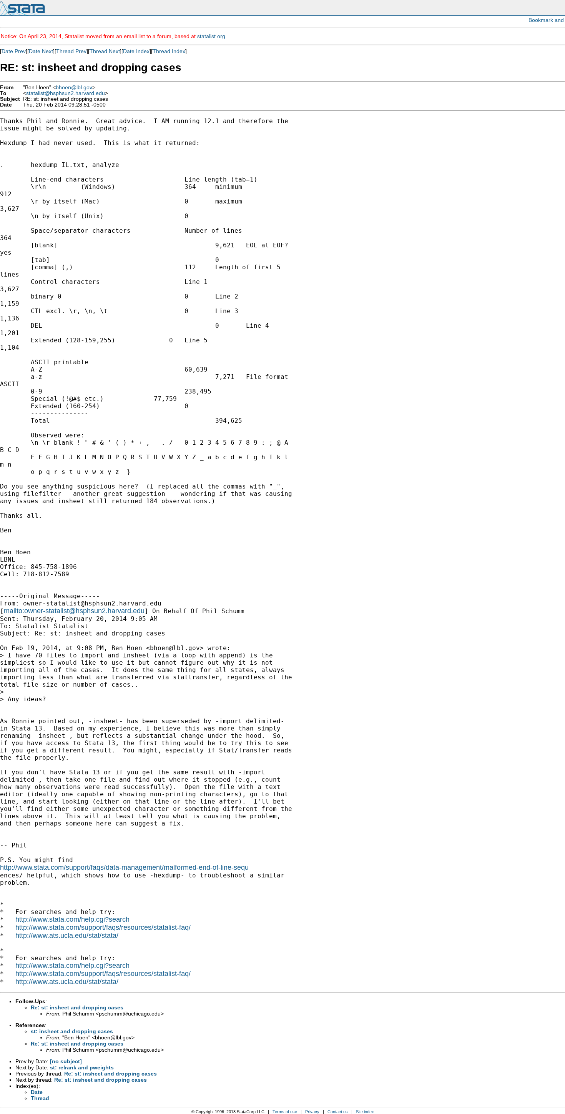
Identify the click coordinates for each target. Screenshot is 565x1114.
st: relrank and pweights (82, 1067)
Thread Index (169, 51)
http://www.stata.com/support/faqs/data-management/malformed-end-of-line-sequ (124, 867)
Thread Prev (71, 51)
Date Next (41, 51)
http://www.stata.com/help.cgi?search (72, 919)
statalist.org (211, 36)
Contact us (337, 1111)
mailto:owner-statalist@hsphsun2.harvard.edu (74, 611)
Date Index (136, 51)
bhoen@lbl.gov (74, 87)
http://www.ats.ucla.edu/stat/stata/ (66, 935)
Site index (365, 1111)
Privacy (312, 1111)
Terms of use (285, 1111)
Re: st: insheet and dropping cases (77, 1007)
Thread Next (105, 51)
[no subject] (66, 1061)
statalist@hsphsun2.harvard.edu (65, 93)
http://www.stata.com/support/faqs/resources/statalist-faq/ (103, 927)
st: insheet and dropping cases (72, 1031)
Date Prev (14, 51)
